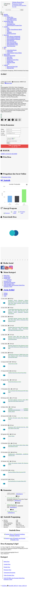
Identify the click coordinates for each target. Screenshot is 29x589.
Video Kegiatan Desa (9, 283)
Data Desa (6, 35)
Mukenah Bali (10, 68)
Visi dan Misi (10, 22)
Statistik (6, 180)
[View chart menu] (27, 184)
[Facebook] (2, 120)
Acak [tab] (5, 295)
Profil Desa (6, 15)
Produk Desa (10, 61)
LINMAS (9, 32)
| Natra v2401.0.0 (22, 585)
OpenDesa (4, 585)
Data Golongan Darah (12, 43)
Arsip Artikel (8, 290)
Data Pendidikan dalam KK (13, 37)
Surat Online (7, 54)
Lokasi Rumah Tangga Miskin (14, 52)
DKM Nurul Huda (11, 33)
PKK (8, 31)
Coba (8, 63)
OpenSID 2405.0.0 (13, 585)
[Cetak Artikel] (16, 120)
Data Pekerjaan (10, 40)
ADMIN (3, 153)
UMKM (6, 65)
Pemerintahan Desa (8, 21)
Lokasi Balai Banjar (12, 50)
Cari (22, 9)
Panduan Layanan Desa (12, 59)
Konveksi (9, 279)
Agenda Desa (7, 277)
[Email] (9, 120)
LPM (8, 28)
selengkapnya (17, 498)
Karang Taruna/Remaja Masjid (14, 29)
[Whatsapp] (19, 120)
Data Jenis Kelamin (11, 42)
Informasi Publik (11, 62)
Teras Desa (9, 57)
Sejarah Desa (10, 17)
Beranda (6, 14)
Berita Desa (10, 58)
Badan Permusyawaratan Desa (14, 25)
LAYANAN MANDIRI (11, 153)
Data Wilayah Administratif (13, 36)
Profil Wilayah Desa (12, 20)
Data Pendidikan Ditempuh (13, 39)
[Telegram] (12, 120)
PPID (5, 47)
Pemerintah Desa (11, 24)
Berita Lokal (9, 83)
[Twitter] (5, 120)
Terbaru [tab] (6, 293)
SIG (5, 48)
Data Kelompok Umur (12, 44)
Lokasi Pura (10, 51)
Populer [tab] (6, 294)
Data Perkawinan (11, 46)
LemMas (6, 26)
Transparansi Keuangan (9, 55)
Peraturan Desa (7, 281)
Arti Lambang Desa (11, 18)
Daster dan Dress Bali (12, 66)
